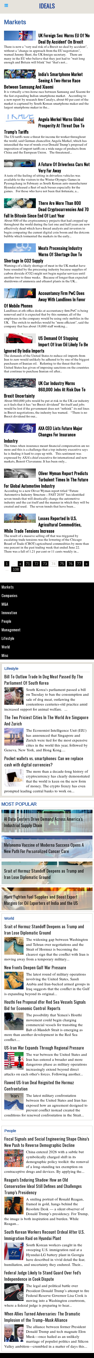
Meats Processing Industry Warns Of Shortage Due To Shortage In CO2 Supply (43, 254)
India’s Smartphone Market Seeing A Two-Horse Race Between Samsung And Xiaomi (43, 80)
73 (45, 564)
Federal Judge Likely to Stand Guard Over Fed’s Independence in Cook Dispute (42, 1275)
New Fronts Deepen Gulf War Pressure (35, 967)
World (6, 646)
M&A (5, 604)
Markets (8, 587)
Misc (5, 655)
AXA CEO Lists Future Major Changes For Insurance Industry (43, 434)
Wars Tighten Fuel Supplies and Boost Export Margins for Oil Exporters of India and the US (41, 900)
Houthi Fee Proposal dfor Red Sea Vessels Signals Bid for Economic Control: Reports (45, 1005)
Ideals (47, 5)
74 (53, 564)
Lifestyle (8, 638)
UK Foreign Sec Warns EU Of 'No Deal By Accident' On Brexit (64, 38)
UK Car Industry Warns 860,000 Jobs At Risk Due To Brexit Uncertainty (44, 389)
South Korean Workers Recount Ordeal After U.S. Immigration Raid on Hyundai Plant (44, 1235)
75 (62, 564)
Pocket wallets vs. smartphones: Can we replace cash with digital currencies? (43, 761)
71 (28, 564)
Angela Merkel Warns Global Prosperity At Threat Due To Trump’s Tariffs (44, 125)
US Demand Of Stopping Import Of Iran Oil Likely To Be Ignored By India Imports (46, 344)
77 (79, 564)
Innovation (9, 612)
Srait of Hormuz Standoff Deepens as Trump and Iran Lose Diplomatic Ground (44, 874)
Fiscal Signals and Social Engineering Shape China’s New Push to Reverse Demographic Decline (46, 1142)
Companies (9, 595)
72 (36, 564)
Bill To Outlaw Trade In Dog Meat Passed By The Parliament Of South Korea (43, 679)
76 (70, 564)
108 (16, 569)
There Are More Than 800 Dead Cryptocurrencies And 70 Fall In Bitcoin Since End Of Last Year (46, 209)
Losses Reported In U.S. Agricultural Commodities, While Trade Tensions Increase (42, 524)
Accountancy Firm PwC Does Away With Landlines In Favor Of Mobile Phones (44, 299)
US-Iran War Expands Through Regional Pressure (44, 1047)
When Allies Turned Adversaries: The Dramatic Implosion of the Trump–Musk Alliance (42, 1316)
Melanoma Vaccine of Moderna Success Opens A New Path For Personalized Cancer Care (44, 848)
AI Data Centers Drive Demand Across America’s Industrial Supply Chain (43, 822)
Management (11, 629)
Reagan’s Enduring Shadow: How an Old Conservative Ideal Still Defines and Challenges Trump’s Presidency (43, 1186)
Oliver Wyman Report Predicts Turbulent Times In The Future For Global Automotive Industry (46, 479)
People (6, 621)
